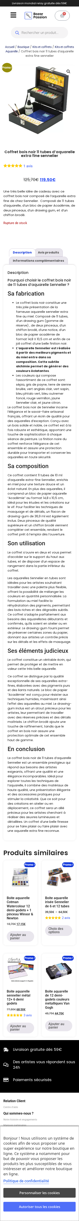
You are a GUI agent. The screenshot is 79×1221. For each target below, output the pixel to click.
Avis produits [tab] (48, 252)
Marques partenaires (14, 1125)
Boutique (23, 47)
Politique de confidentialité (26, 1181)
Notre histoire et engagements (20, 1119)
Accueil (9, 47)
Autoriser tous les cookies (39, 1206)
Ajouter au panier (18, 936)
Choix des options (55, 930)
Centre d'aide (10, 1107)
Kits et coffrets (42, 47)
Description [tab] (22, 252)
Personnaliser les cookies (39, 1192)
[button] (68, 71)
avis (28, 166)
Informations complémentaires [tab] (38, 261)
